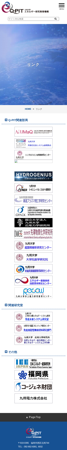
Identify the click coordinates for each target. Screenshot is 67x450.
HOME (28, 109)
